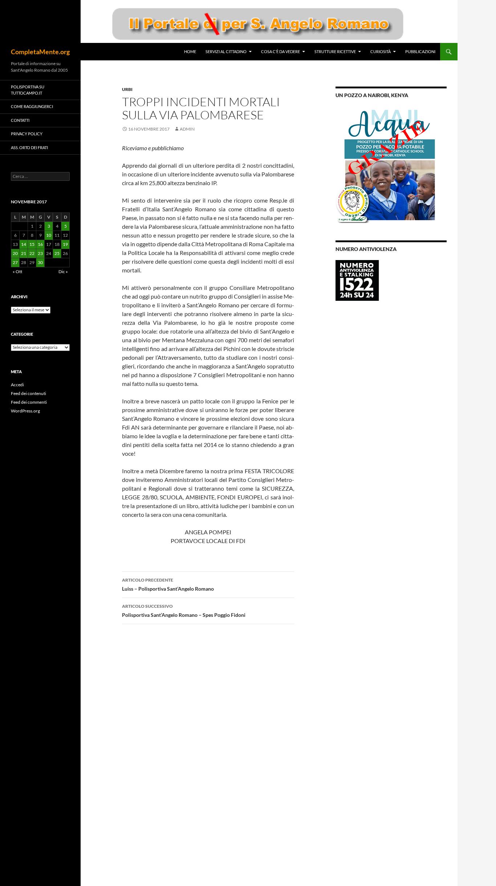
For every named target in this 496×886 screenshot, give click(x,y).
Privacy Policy (26, 133)
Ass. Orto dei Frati (29, 147)
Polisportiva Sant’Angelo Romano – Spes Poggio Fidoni (183, 610)
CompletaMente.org (40, 52)
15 (31, 244)
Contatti (20, 120)
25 (57, 253)
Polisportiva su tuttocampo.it (27, 89)
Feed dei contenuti (28, 393)
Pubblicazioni (420, 51)
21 (23, 253)
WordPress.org (25, 411)
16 (40, 244)
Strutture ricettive (335, 51)
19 (65, 244)
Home (190, 51)
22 (31, 253)
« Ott (17, 271)
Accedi (17, 384)
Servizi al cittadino (226, 51)
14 (23, 244)
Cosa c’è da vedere (280, 51)
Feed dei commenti (29, 402)
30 (40, 262)
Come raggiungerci (32, 106)
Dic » (63, 271)
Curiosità (380, 51)
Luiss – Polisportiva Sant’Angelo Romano (168, 584)
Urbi (127, 89)
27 (15, 262)
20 (15, 253)
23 (40, 253)
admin (187, 129)
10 (48, 235)
